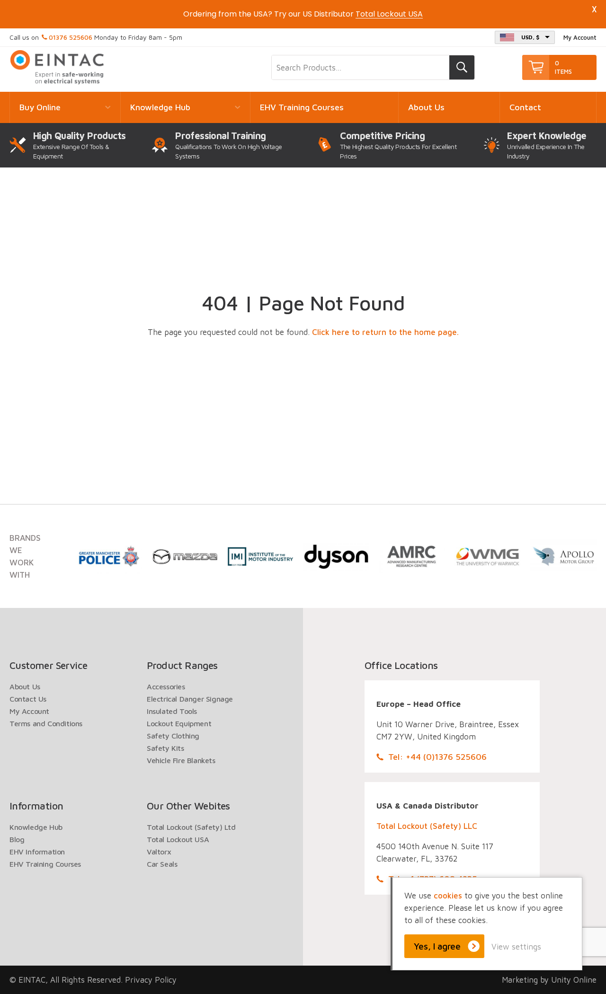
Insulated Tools (172, 711)
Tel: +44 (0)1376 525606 (437, 757)
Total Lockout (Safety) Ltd (191, 827)
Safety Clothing (173, 735)
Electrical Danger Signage (190, 699)
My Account (580, 37)
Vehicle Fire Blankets (181, 760)
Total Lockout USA (178, 839)
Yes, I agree (437, 946)
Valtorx (159, 851)
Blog (16, 839)
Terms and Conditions (45, 723)
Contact (525, 107)
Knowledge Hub (160, 107)
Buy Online (40, 107)
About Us (426, 107)
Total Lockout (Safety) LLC (426, 826)
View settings (516, 946)
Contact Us (27, 699)
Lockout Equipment (179, 723)
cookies (448, 895)
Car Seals (162, 864)
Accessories (166, 686)
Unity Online (574, 980)
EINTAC (57, 67)
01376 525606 (70, 37)
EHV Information (37, 851)
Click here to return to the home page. (385, 332)
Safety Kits (165, 748)
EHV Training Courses (302, 107)
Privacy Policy (151, 980)
